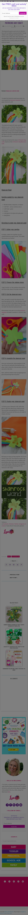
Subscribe (22, 13)
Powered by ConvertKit (14, 18)
